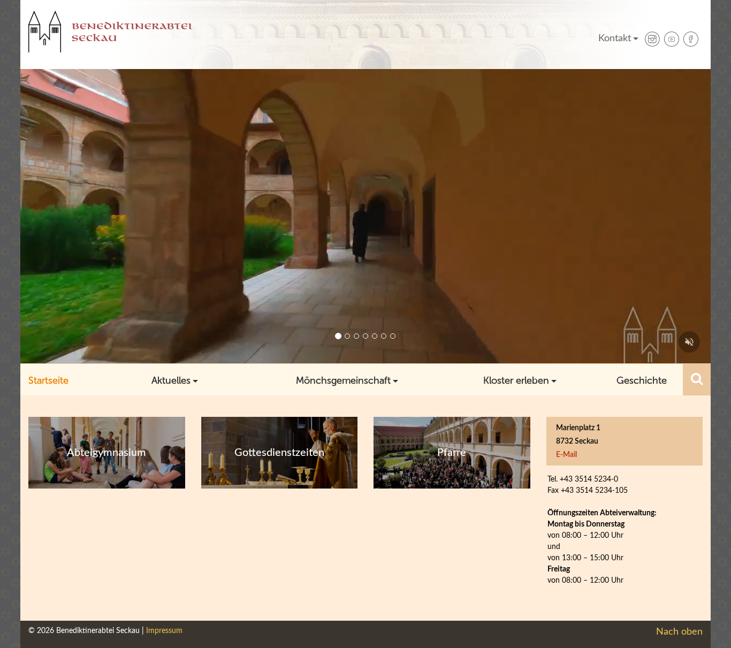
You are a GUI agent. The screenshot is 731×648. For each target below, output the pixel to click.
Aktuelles (171, 380)
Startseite (48, 380)
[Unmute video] (689, 342)
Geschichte (641, 380)
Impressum (164, 631)
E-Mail (566, 455)
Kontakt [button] (614, 38)
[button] (697, 379)
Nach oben (679, 632)
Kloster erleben (516, 380)
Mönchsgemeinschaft (343, 380)
